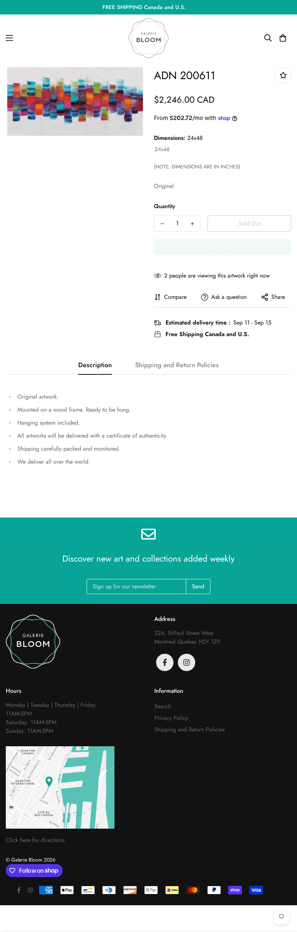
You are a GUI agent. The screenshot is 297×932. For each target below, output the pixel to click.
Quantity (164, 206)
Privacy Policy (171, 718)
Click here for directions (35, 840)
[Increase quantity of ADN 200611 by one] (192, 223)
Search (162, 706)
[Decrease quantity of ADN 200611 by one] (162, 223)
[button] (283, 38)
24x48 (162, 149)
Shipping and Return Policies (189, 729)
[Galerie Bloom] (148, 37)
